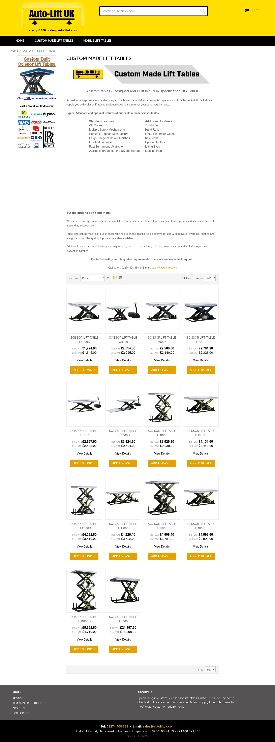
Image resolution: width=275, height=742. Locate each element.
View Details (84, 360)
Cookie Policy (22, 713)
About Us (19, 708)
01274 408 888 (36, 30)
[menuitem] (54, 41)
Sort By (73, 278)
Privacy (18, 698)
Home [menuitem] (20, 40)
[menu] (137, 41)
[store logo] (52, 14)
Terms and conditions (27, 703)
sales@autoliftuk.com (62, 30)
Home (15, 50)
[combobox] (153, 11)
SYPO (144, 736)
